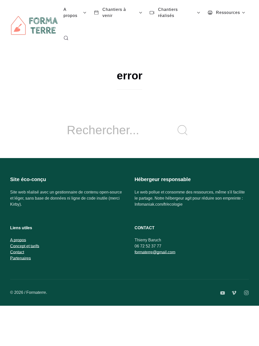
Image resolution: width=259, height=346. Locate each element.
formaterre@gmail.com (155, 252)
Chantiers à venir (114, 12)
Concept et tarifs (24, 246)
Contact (17, 252)
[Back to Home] (35, 25)
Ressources (228, 12)
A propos (70, 12)
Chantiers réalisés (168, 12)
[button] (66, 38)
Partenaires (20, 258)
